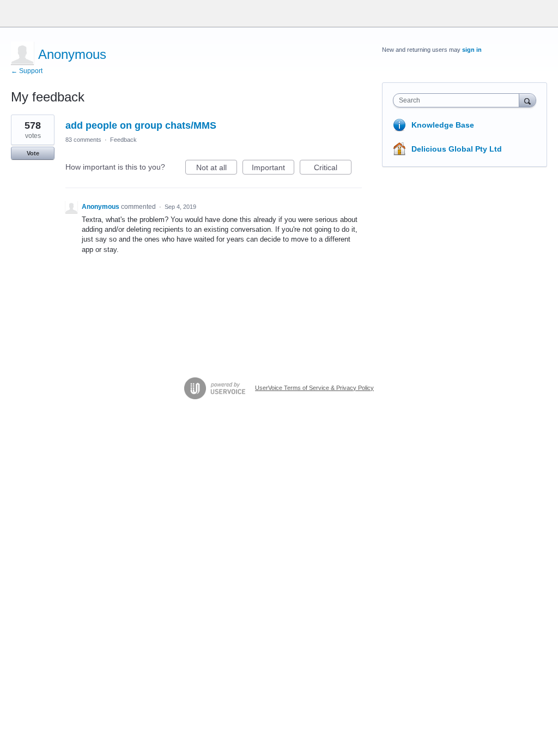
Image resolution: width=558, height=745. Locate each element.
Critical (332, 169)
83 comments (83, 139)
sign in (472, 49)
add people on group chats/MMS (140, 125)
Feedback (123, 139)
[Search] (527, 100)
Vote (33, 153)
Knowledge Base (442, 125)
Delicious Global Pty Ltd (456, 149)
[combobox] (458, 100)
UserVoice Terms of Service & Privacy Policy (314, 387)
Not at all (216, 169)
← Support (27, 71)
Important (273, 169)
